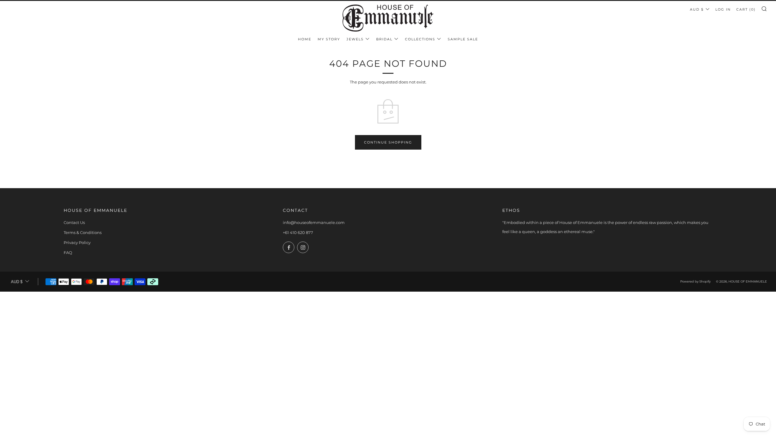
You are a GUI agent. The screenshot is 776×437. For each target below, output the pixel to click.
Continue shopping (388, 142)
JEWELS (355, 39)
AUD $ (697, 9)
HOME (304, 39)
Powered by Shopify (695, 281)
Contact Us (74, 222)
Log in (723, 9)
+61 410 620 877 (298, 232)
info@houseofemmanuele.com (314, 222)
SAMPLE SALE (463, 39)
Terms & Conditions (83, 232)
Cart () (746, 9)
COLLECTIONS (420, 39)
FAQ (68, 252)
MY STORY (329, 39)
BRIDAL (384, 39)
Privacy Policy (77, 242)
